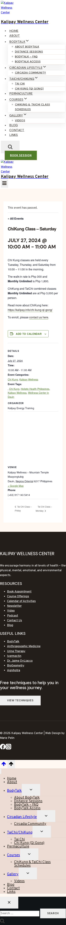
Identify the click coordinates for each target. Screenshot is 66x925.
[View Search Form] (10, 147)
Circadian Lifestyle (22, 817)
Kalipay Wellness (28, 379)
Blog (13, 125)
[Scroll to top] (3, 765)
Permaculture (21, 94)
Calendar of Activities (21, 601)
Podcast (12, 616)
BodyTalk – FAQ (26, 56)
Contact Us (14, 621)
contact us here (38, 317)
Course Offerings (18, 596)
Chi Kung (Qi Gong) (29, 88)
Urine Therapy (16, 651)
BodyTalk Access (27, 61)
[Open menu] (4, 183)
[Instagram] (8, 749)
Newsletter (14, 606)
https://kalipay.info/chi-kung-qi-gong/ (30, 310)
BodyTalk (13, 642)
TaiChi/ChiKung (19, 832)
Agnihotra (13, 670)
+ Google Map (16, 486)
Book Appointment (19, 592)
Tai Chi (20, 83)
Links (13, 135)
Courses (13, 855)
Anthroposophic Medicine (23, 646)
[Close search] (9, 903)
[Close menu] (0, 771)
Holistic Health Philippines (35, 389)
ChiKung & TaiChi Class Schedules (32, 107)
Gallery (12, 874)
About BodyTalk (27, 46)
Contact (16, 130)
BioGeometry (15, 666)
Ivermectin (14, 656)
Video (11, 611)
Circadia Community (30, 73)
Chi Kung (13, 379)
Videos (20, 120)
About (14, 36)
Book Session (21, 155)
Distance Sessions (29, 51)
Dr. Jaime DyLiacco (20, 661)
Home (13, 31)
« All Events (16, 218)
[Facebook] (3, 749)
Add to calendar (29, 334)
